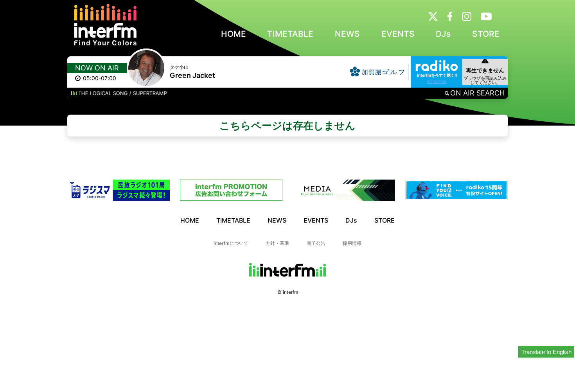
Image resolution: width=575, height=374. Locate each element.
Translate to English (546, 352)
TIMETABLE (290, 34)
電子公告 (316, 243)
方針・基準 (277, 243)
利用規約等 (437, 81)
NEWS (347, 34)
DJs (443, 34)
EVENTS (398, 34)
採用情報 (352, 243)
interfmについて (231, 243)
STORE (486, 34)
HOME (233, 34)
